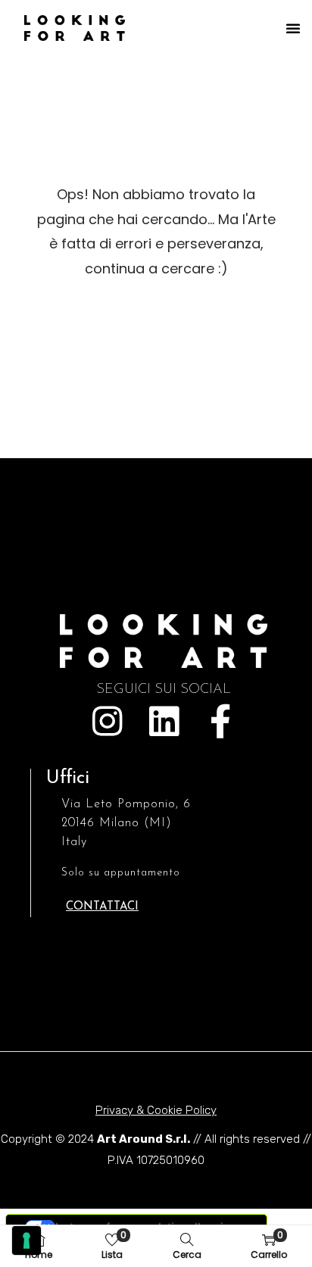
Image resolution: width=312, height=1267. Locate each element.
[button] (293, 28)
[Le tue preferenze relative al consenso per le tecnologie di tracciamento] (26, 1240)
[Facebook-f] (221, 721)
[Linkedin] (164, 721)
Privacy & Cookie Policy (156, 1110)
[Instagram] (107, 721)
